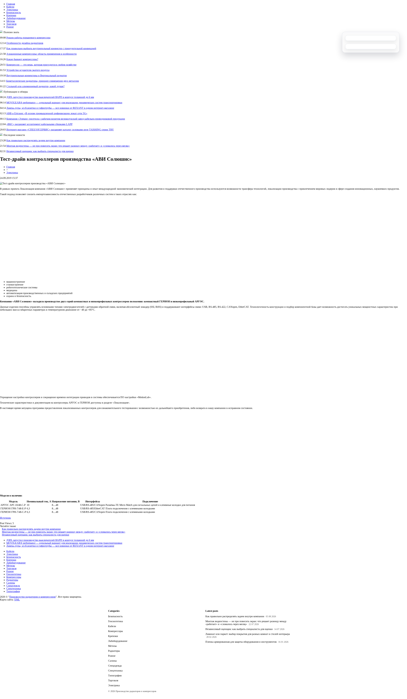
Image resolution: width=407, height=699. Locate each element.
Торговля (11, 24)
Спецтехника (13, 588)
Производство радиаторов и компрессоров (32, 596)
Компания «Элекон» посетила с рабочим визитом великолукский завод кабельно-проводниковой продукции (65, 118)
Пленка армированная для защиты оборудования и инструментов (241, 641)
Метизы (10, 21)
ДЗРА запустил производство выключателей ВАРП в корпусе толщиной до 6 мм (50, 97)
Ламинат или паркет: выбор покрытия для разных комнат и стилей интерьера (247, 634)
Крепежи (11, 15)
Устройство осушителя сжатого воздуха (27, 70)
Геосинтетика (13, 574)
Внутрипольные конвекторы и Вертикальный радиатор (36, 75)
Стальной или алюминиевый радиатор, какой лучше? (35, 86)
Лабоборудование (16, 18)
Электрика (12, 9)
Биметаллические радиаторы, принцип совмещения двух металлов (42, 81)
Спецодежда (13, 585)
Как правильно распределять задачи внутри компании (35, 140)
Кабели (10, 6)
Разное (10, 26)
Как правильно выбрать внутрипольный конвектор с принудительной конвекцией (51, 48)
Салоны (10, 582)
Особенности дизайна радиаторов (24, 43)
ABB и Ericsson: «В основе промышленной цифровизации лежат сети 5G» (46, 113)
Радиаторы (12, 580)
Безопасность (13, 12)
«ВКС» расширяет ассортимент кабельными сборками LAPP (39, 124)
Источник (5, 517)
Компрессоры (13, 577)
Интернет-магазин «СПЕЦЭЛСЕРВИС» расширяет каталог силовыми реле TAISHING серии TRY (60, 129)
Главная (10, 4)
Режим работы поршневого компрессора (28, 37)
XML (17, 599)
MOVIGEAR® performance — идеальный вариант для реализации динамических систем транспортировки (64, 102)
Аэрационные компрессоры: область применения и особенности (41, 54)
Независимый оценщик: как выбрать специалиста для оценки (40, 151)
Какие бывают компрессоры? (22, 59)
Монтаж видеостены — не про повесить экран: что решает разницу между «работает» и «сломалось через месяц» (68, 145)
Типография (13, 591)
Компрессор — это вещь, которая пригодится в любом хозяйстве (41, 64)
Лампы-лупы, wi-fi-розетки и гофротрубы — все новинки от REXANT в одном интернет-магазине (60, 108)
